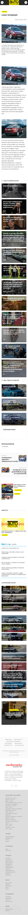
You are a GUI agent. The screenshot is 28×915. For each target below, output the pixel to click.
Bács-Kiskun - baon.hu (11, 798)
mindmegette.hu (9, 867)
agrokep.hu (8, 850)
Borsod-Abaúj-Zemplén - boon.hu (13, 802)
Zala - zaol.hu (8, 828)
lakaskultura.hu (9, 861)
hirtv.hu (7, 839)
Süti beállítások (19, 745)
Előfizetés (17, 493)
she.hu (7, 889)
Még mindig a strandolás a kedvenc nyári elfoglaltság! (13, 552)
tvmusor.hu (8, 875)
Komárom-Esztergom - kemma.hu (13, 816)
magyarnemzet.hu (9, 836)
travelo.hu (7, 869)
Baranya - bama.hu (10, 799)
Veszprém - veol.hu (10, 827)
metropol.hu (8, 886)
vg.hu (6, 849)
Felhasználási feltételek (13, 741)
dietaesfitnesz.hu (9, 870)
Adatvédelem (8, 743)
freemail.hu (8, 896)
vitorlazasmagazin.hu (10, 872)
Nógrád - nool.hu (9, 818)
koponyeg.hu (8, 898)
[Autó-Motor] (14, 2)
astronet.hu (8, 858)
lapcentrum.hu (9, 901)
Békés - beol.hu (9, 801)
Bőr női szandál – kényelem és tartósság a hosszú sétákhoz (13, 563)
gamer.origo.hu (9, 862)
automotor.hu (8, 859)
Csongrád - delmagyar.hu (11, 804)
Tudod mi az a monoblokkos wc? (10, 548)
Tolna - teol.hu (8, 824)
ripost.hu (7, 884)
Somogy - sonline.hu (10, 819)
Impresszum (8, 739)
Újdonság (4, 11)
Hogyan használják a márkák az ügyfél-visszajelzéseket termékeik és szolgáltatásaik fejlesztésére (14, 574)
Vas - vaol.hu (8, 825)
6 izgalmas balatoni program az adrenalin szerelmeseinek (13, 558)
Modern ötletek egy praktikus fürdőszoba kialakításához (13, 568)
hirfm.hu (7, 910)
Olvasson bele (18, 490)
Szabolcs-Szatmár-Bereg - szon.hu (11, 821)
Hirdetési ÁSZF (18, 743)
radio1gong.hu (9, 909)
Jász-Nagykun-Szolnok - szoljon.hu (11, 814)
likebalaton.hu (8, 864)
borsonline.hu (8, 882)
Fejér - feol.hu (8, 807)
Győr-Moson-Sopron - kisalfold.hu (13, 808)
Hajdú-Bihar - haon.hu (10, 810)
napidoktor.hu (8, 865)
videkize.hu (8, 873)
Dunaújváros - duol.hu (10, 805)
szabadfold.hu (8, 838)
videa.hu (7, 899)
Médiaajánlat (18, 739)
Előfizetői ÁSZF (8, 745)
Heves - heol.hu (9, 811)
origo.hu (7, 841)
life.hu (6, 887)
